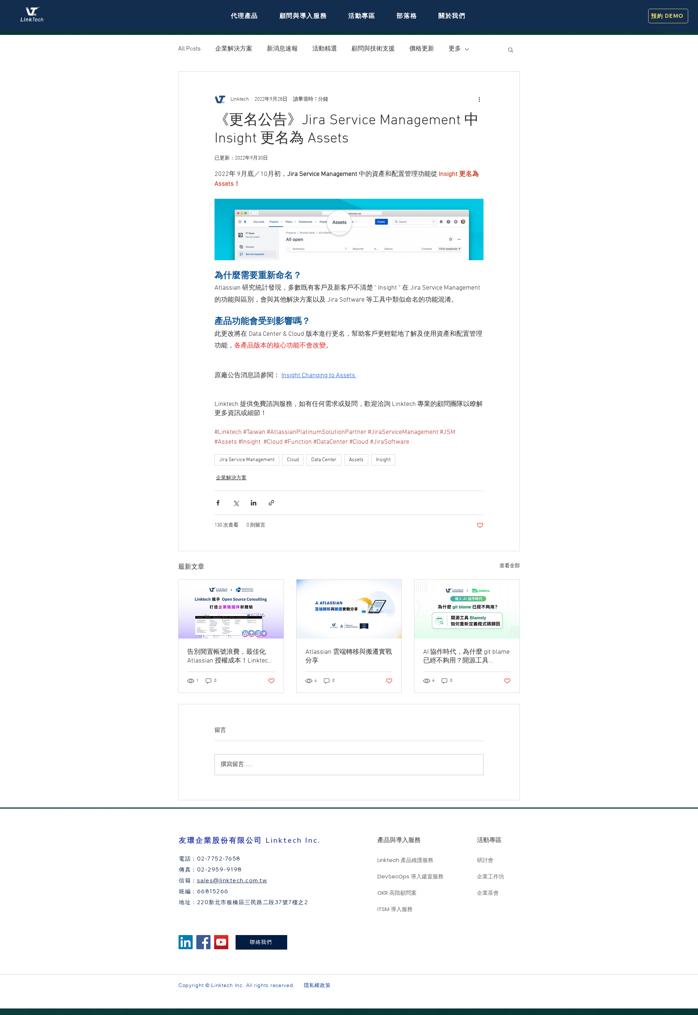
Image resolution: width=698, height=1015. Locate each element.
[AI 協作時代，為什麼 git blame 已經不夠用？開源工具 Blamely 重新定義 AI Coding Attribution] (467, 609)
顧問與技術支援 (373, 49)
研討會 (485, 860)
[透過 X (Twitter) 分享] (235, 502)
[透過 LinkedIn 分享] (253, 502)
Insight (383, 460)
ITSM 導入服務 (395, 909)
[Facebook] (203, 942)
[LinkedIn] (185, 942)
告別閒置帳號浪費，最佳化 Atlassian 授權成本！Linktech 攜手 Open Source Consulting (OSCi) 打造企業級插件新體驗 (229, 656)
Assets (356, 460)
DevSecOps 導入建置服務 (408, 876)
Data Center (324, 460)
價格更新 (421, 49)
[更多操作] (479, 99)
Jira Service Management (246, 460)
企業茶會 (488, 893)
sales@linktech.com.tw (232, 880)
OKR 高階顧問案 (397, 893)
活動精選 (324, 49)
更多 (455, 49)
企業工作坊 (490, 876)
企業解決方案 (233, 49)
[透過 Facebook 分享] (217, 502)
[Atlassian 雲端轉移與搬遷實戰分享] (349, 609)
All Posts (189, 49)
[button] (244, 16)
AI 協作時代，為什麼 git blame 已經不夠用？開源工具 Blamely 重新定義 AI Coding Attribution (466, 656)
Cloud (293, 460)
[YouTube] (221, 942)
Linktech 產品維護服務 (405, 860)
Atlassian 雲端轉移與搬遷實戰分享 (348, 656)
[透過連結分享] (271, 502)
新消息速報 (282, 49)
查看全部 (510, 566)
